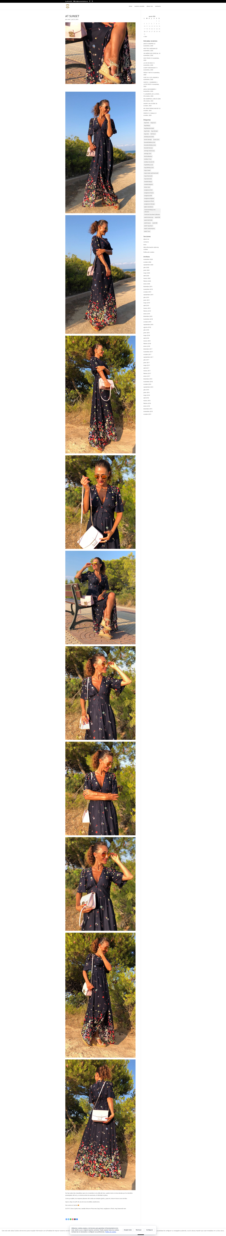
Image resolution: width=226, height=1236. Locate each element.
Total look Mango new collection (149, 211)
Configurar (149, 1230)
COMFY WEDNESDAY (149, 68)
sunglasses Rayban (149, 198)
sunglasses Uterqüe (149, 204)
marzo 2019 (146, 308)
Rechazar (139, 1230)
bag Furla (146, 122)
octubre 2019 (147, 292)
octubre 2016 (147, 384)
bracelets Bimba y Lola (150, 145)
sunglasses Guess (149, 193)
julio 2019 (146, 297)
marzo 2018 (146, 341)
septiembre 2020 (148, 265)
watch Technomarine (149, 228)
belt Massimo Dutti (149, 136)
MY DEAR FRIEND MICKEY (151, 108)
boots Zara (156, 139)
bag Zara (146, 134)
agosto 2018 (147, 327)
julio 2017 (146, 360)
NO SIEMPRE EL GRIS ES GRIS (152, 99)
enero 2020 (146, 284)
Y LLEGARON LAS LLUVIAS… (151, 94)
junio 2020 (146, 270)
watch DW (157, 217)
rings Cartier (147, 170)
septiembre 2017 (148, 357)
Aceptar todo (128, 1230)
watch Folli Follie (148, 220)
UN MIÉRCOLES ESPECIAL (150, 53)
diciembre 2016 (147, 379)
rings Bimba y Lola (149, 167)
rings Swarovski (148, 176)
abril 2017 (146, 368)
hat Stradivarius (148, 156)
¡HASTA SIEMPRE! (148, 43)
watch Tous (147, 231)
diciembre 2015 (147, 409)
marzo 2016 (146, 400)
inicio (144, 244)
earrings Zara (147, 153)
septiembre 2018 (148, 324)
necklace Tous (147, 159)
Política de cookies (148, 252)
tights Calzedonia (148, 207)
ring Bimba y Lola (148, 165)
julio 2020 (146, 267)
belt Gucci (153, 134)
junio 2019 (146, 300)
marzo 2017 (146, 371)
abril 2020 (146, 275)
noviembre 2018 (148, 319)
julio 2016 (146, 390)
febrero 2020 (147, 281)
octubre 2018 (147, 322)
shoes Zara (147, 187)
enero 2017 (146, 376)
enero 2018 (146, 346)
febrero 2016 (147, 403)
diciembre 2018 (147, 316)
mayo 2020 (146, 273)
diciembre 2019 (147, 286)
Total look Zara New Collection (152, 214)
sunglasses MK (148, 195)
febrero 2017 (147, 373)
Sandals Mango (148, 181)
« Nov (145, 36)
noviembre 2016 (148, 381)
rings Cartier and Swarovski (151, 173)
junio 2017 (146, 362)
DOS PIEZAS (147, 58)
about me (150, 6)
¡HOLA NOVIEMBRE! (149, 89)
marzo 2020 (146, 278)
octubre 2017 (147, 354)
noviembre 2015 (148, 411)
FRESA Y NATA (147, 72)
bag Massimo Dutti (149, 128)
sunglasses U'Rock (149, 201)
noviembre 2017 (148, 352)
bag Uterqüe (154, 131)
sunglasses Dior (148, 190)
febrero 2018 (147, 343)
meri (69, 19)
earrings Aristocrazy (149, 150)
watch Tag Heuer (148, 226)
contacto (158, 6)
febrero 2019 (147, 311)
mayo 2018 (146, 335)
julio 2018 (146, 330)
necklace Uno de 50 (149, 162)
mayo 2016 (146, 395)
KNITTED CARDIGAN (149, 48)
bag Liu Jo (153, 122)
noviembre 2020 (148, 259)
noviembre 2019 (148, 289)
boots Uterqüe (148, 139)
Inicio (130, 6)
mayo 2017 (146, 365)
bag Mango (147, 125)
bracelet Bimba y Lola (149, 142)
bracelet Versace (148, 148)
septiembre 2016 (148, 387)
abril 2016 (146, 398)
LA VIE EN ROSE (148, 63)
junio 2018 (146, 332)
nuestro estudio (139, 6)
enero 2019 (146, 314)
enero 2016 (146, 406)
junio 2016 (146, 392)
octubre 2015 (147, 414)
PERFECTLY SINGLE (149, 113)
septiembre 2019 (148, 294)
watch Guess (147, 223)
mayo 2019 (146, 303)
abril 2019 (146, 305)
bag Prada (146, 131)
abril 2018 (146, 338)
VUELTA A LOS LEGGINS (150, 77)
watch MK (154, 223)
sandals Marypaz (148, 184)
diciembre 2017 (147, 349)
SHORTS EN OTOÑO (149, 103)
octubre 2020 (147, 262)
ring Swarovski (148, 179)
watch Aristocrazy (148, 217)
